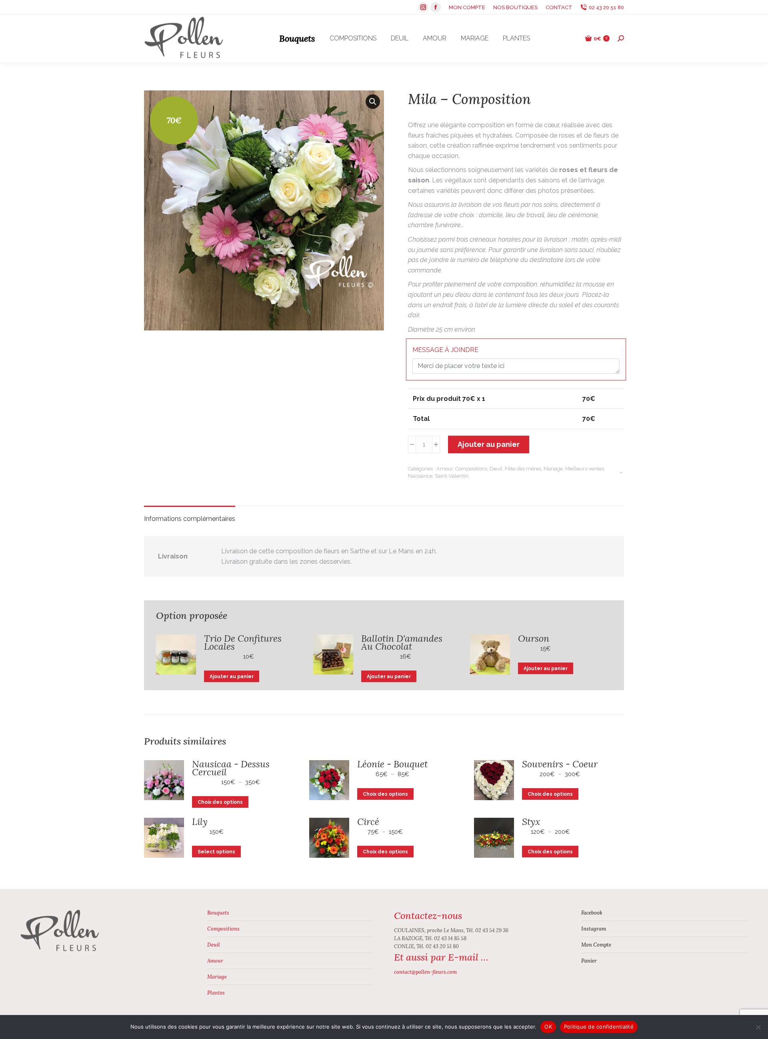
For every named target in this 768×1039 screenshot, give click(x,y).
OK (548, 1026)
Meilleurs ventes (584, 469)
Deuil (496, 469)
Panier (589, 960)
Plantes (216, 992)
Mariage (553, 469)
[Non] (758, 1027)
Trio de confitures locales (243, 643)
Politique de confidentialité (599, 1026)
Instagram (593, 928)
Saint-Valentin (451, 476)
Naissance (420, 476)
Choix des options (220, 802)
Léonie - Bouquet (392, 764)
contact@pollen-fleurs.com (425, 972)
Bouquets (218, 912)
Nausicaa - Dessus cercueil (231, 768)
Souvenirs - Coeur (560, 764)
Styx (531, 822)
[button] (373, 101)
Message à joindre (445, 350)
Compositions (471, 469)
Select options (216, 852)
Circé (368, 822)
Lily (200, 822)
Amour (444, 469)
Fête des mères (523, 469)
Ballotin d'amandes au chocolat (401, 643)
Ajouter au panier (489, 444)
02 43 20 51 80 (606, 7)
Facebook (591, 912)
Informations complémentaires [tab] (189, 519)
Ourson (533, 639)
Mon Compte (596, 944)
